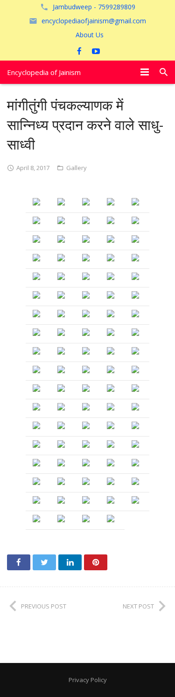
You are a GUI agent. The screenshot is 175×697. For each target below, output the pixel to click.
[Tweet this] (44, 562)
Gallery (76, 168)
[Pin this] (95, 562)
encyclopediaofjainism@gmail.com (94, 20)
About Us (90, 34)
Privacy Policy (88, 680)
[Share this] (18, 562)
